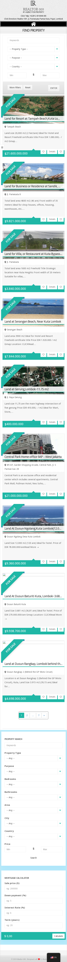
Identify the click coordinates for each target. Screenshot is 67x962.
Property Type (13, 753)
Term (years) (12, 920)
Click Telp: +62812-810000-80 (33, 16)
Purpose (9, 766)
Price (7, 844)
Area (7, 805)
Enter (53, 88)
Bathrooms (11, 792)
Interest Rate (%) (15, 907)
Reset (27, 87)
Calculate (58, 936)
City (7, 818)
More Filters (15, 87)
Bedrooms (10, 779)
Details (52, 151)
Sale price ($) (12, 883)
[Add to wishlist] (43, 151)
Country (9, 831)
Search (33, 858)
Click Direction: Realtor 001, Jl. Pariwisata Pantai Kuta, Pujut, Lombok (33, 19)
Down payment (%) (15, 895)
